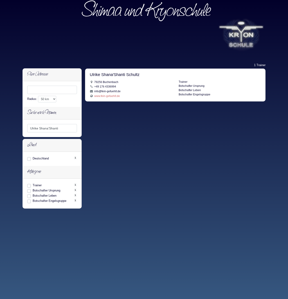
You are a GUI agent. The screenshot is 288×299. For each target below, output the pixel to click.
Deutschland (41, 158)
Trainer (37, 185)
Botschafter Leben (44, 195)
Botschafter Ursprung (46, 190)
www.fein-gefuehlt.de (107, 95)
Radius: (32, 99)
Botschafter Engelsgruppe (49, 200)
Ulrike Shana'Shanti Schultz (115, 74)
